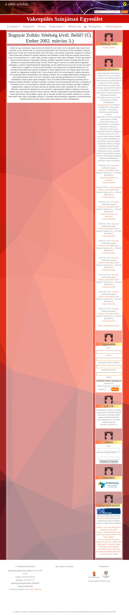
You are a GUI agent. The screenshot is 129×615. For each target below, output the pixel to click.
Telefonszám (102, 362)
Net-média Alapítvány (34, 589)
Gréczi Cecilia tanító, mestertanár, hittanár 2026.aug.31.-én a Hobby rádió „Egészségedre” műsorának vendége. (108, 542)
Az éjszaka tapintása (115, 187)
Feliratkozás (104, 461)
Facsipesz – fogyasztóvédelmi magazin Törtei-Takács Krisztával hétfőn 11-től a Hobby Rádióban (108, 534)
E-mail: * (109, 355)
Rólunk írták (74, 26)
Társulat (42, 26)
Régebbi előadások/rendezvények (108, 326)
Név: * (109, 348)
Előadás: (108, 377)
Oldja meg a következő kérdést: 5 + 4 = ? (108, 454)
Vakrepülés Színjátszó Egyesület (65, 19)
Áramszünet (115, 165)
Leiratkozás (113, 461)
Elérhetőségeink (114, 26)
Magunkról (28, 26)
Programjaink (56, 26)
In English (12, 26)
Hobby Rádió (104, 518)
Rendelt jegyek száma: (109, 370)
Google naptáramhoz (108, 182)
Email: (109, 446)
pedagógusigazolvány (105, 105)
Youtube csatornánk (108, 47)
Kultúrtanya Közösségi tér (106, 170)
